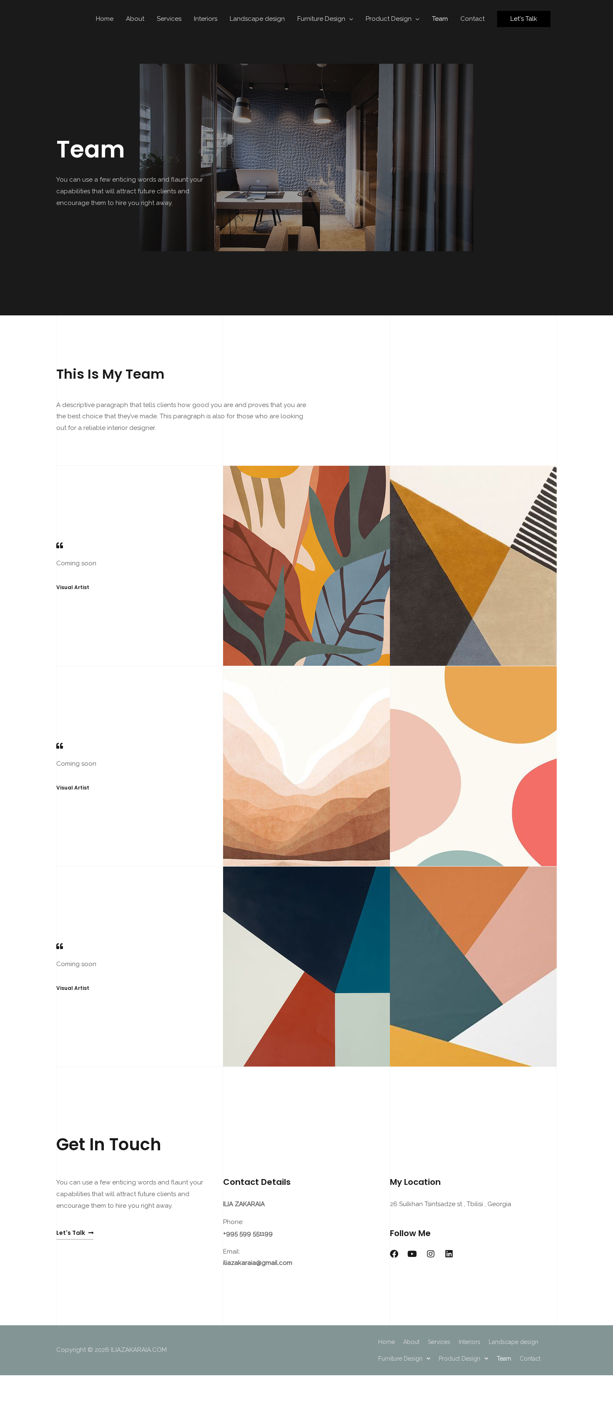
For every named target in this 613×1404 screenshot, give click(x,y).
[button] (523, 19)
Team (440, 18)
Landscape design (257, 18)
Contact (472, 18)
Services (169, 18)
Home (104, 18)
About (135, 18)
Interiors (205, 18)
